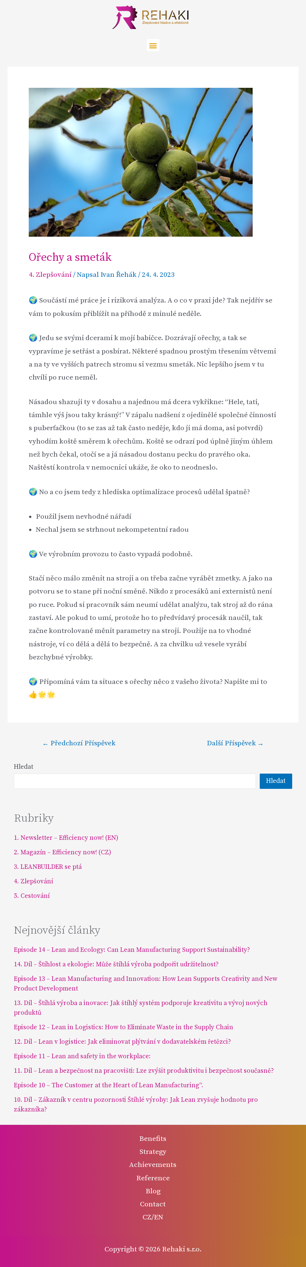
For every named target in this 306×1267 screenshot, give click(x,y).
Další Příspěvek (235, 743)
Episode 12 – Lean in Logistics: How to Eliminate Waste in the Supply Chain (123, 1027)
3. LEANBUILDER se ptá (48, 867)
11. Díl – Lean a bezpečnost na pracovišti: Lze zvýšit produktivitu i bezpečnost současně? (144, 1071)
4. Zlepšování (50, 275)
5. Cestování (32, 896)
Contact (153, 1204)
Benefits (152, 1139)
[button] (153, 45)
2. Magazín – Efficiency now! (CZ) (62, 852)
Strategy (153, 1152)
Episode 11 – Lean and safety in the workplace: (83, 1056)
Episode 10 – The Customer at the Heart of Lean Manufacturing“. (108, 1085)
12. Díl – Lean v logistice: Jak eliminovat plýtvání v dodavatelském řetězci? (122, 1042)
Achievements (153, 1165)
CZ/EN (153, 1217)
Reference (153, 1178)
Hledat (23, 767)
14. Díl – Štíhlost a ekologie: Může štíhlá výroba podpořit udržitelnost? (116, 964)
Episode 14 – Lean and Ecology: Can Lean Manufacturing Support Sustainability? (132, 950)
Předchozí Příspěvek (78, 743)
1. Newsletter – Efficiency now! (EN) (66, 838)
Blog (153, 1191)
